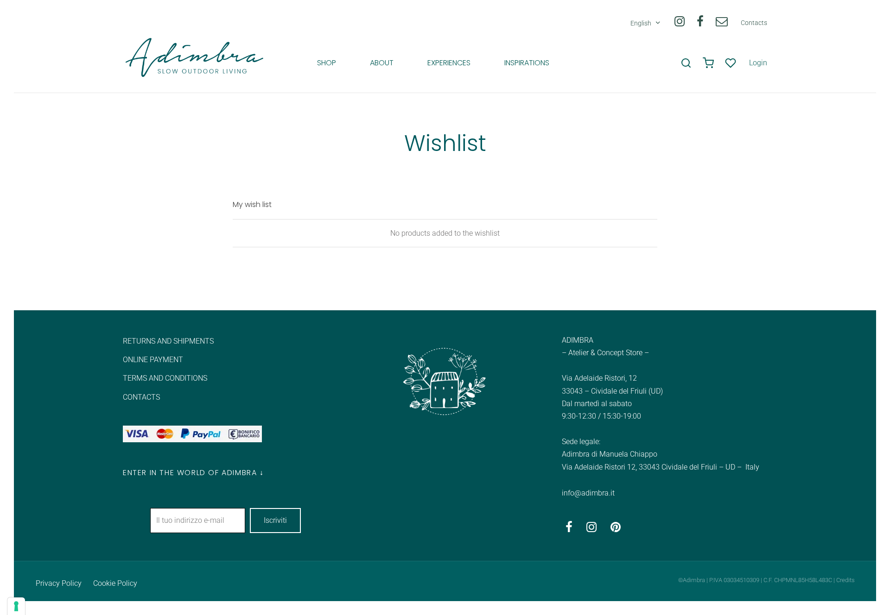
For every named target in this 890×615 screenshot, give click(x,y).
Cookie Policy (115, 583)
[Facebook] (700, 23)
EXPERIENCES (448, 62)
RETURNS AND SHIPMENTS (168, 341)
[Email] (721, 23)
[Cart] (708, 63)
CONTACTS (141, 397)
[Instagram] (679, 23)
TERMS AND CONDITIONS (165, 378)
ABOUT (382, 62)
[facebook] (569, 529)
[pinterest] (615, 529)
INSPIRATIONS (526, 62)
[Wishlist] (731, 63)
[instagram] (591, 529)
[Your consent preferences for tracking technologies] (16, 606)
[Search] (686, 63)
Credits (845, 580)
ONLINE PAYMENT (153, 359)
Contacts (754, 23)
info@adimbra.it (588, 493)
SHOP (326, 62)
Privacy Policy (59, 583)
